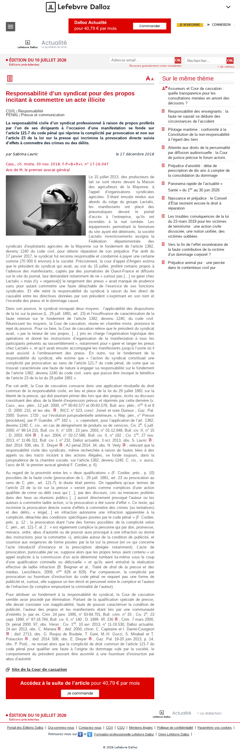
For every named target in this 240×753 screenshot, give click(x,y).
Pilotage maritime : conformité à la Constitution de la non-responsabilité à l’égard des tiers (198, 134)
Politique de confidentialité (175, 727)
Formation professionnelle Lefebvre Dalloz (124, 734)
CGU (121, 727)
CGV (109, 727)
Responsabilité (30, 111)
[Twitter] (89, 734)
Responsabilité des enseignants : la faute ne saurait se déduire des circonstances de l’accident (198, 116)
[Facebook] (80, 734)
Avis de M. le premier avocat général (38, 170)
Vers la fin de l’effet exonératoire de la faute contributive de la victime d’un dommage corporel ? (198, 249)
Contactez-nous (90, 727)
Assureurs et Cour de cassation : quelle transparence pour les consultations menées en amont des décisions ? (198, 96)
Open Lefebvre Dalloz (173, 734)
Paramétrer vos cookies (215, 727)
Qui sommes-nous (61, 727)
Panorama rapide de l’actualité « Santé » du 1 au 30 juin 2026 (195, 186)
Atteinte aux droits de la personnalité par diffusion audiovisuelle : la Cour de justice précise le (199, 152)
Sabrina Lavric (25, 154)
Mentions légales (141, 727)
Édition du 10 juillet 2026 (37, 60)
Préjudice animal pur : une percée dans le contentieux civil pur (196, 265)
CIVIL (11, 111)
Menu (10, 26)
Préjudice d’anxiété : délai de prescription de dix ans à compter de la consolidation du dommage (199, 171)
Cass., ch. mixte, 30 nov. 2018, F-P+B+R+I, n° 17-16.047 (57, 164)
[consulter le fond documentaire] (54, 410)
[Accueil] (47, 44)
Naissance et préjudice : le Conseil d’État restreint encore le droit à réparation (197, 203)
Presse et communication (42, 115)
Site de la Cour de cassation (39, 670)
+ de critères (225, 66)
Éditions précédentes (24, 64)
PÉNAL (12, 115)
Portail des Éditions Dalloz (25, 727)
